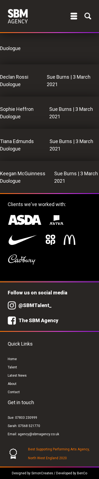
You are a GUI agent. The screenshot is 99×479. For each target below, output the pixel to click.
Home (12, 359)
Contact (14, 392)
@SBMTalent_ (35, 305)
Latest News (17, 375)
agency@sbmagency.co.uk (38, 434)
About (12, 384)
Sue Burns (58, 77)
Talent (12, 367)
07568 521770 (29, 426)
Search (87, 16)
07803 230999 (26, 418)
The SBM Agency (38, 320)
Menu (73, 16)
